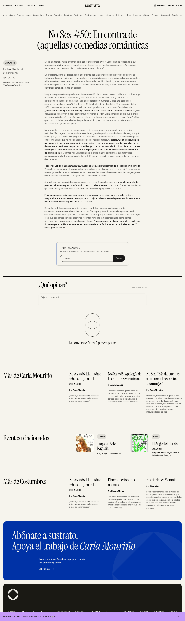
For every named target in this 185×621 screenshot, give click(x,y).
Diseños (68, 15)
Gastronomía (90, 15)
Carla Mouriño (13, 69)
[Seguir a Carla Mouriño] (22, 69)
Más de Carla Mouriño (27, 376)
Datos (49, 15)
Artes (4, 15)
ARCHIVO (19, 5)
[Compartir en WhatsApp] (4, 77)
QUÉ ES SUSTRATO (35, 5)
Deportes (58, 15)
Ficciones (78, 15)
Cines (11, 15)
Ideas (100, 15)
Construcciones (24, 15)
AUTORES (7, 5)
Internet (120, 15)
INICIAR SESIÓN (175, 5)
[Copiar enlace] (14, 77)
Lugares (137, 15)
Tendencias (177, 15)
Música (146, 15)
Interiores (110, 15)
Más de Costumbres (24, 481)
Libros (128, 15)
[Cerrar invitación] (179, 616)
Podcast (155, 15)
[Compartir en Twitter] (9, 77)
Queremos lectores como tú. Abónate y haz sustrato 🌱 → (29, 616)
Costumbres (38, 15)
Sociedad (165, 15)
